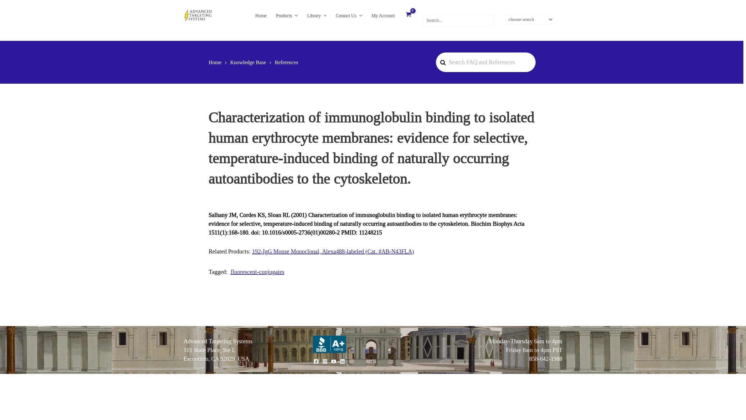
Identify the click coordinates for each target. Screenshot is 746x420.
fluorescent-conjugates (257, 272)
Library (314, 15)
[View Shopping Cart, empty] (408, 15)
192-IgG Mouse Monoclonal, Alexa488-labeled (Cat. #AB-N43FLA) (333, 251)
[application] (295, 15)
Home (261, 15)
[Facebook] (316, 361)
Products (284, 15)
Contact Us (346, 15)
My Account (383, 15)
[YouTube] (333, 361)
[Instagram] (325, 361)
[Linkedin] (342, 361)
